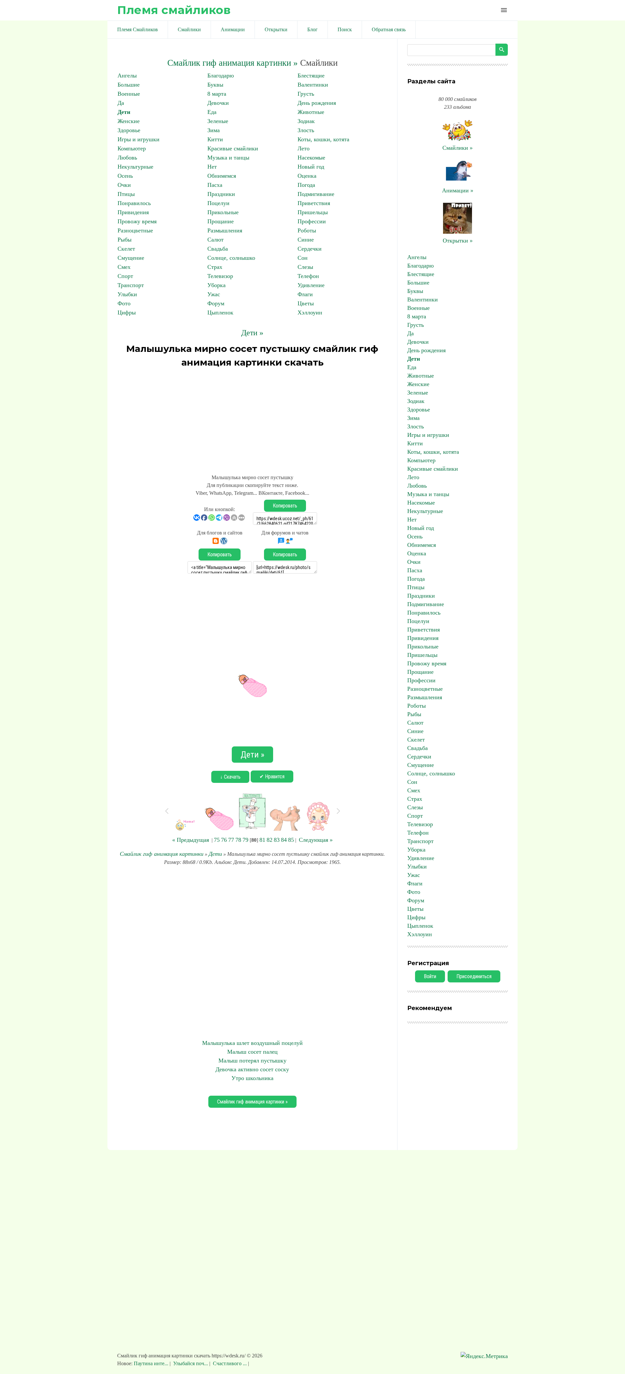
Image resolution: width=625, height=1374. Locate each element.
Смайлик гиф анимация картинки (161, 854)
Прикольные (223, 212)
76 (224, 840)
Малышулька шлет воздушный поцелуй (252, 1043)
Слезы (305, 267)
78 (238, 840)
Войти (430, 976)
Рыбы (125, 239)
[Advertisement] (252, 418)
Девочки (218, 103)
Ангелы (127, 75)
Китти (215, 139)
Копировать (285, 506)
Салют (215, 239)
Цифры (127, 312)
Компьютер (132, 148)
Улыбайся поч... (190, 1363)
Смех (124, 267)
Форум (215, 303)
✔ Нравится (272, 776)
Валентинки (313, 84)
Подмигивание (316, 194)
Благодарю (220, 75)
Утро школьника (252, 1078)
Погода (306, 185)
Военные (129, 93)
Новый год (311, 166)
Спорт (125, 276)
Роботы (307, 230)
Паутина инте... (152, 1363)
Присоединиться (474, 976)
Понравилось (134, 203)
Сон (303, 258)
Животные (311, 112)
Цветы (306, 303)
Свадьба (217, 248)
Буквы (215, 84)
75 (217, 840)
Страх (214, 267)
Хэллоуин (310, 312)
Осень (125, 176)
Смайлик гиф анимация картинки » (232, 63)
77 (231, 840)
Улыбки (127, 294)
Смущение (131, 258)
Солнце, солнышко (231, 258)
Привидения (133, 212)
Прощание (220, 221)
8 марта (216, 93)
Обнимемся (221, 176)
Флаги (305, 294)
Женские (129, 121)
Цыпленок (220, 312)
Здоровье (129, 130)
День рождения (317, 103)
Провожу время (137, 221)
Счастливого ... (230, 1363)
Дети (124, 112)
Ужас (213, 294)
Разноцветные (135, 230)
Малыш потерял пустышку (252, 1060)
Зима (213, 130)
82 (269, 840)
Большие (129, 84)
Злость (306, 130)
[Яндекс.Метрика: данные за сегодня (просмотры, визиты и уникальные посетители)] (484, 1356)
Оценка (307, 176)
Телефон (308, 276)
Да (121, 103)
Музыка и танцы (228, 157)
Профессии (312, 221)
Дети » (252, 332)
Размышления (224, 230)
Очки (124, 185)
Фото (124, 303)
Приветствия (314, 203)
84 (284, 840)
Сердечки (310, 248)
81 (262, 840)
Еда (211, 112)
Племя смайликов (173, 10)
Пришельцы (313, 212)
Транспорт (131, 285)
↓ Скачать (230, 777)
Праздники (221, 194)
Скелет (126, 248)
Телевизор (220, 276)
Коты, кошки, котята (323, 139)
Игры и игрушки (139, 139)
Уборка (216, 285)
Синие (306, 239)
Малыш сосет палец (252, 1051)
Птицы (126, 194)
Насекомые (311, 157)
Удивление (311, 285)
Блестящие (311, 75)
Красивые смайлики (232, 148)
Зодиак (306, 121)
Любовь (127, 157)
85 (291, 840)
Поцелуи (218, 203)
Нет (212, 166)
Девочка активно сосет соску (252, 1069)
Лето (304, 148)
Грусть (306, 93)
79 (245, 840)
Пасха (214, 185)
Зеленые (217, 121)
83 (277, 840)
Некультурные (135, 166)
